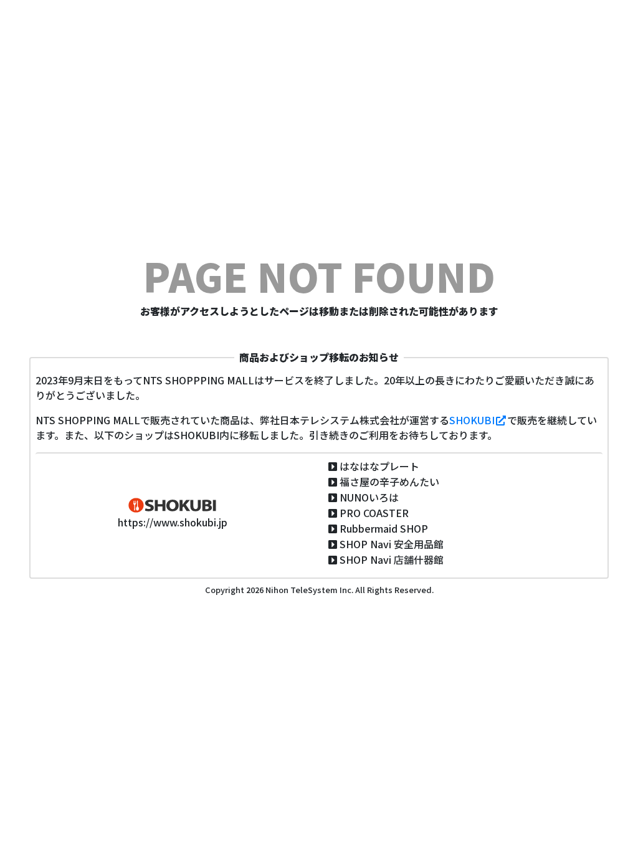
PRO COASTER (374, 512)
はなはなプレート (379, 466)
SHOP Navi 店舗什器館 (392, 559)
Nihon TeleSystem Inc (307, 590)
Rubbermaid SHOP (384, 528)
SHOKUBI (472, 419)
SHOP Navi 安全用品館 (392, 543)
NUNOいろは (369, 497)
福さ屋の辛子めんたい (389, 481)
